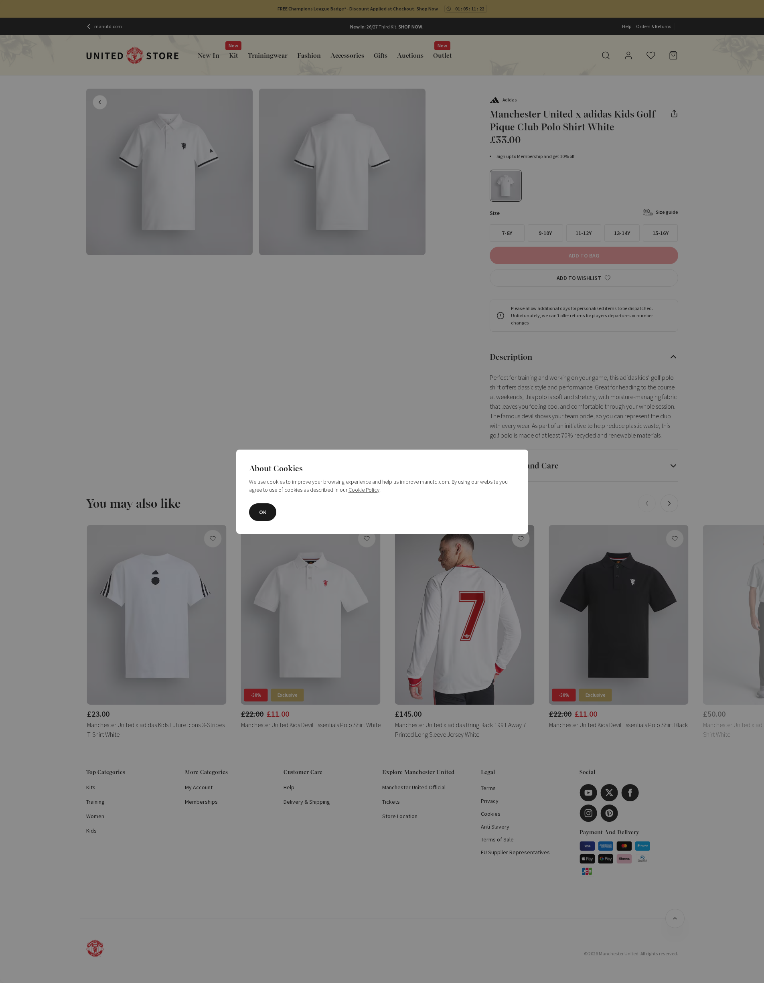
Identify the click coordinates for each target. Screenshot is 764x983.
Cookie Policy (364, 489)
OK (262, 512)
